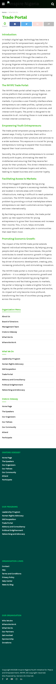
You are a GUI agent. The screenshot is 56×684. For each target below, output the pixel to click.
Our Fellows (7, 422)
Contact (5, 566)
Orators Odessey (9, 332)
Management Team (10, 327)
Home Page (7, 406)
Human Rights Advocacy (13, 364)
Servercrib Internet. (25, 676)
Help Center (7, 581)
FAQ (3, 570)
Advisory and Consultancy (13, 379)
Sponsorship (8, 639)
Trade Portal (7, 374)
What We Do (13, 12)
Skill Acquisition (9, 369)
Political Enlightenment (12, 385)
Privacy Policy (8, 577)
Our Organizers (8, 417)
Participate (7, 437)
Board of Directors (10, 321)
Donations (6, 642)
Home (4, 12)
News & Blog (7, 585)
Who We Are (7, 620)
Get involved (7, 635)
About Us (6, 316)
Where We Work (9, 342)
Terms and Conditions (11, 574)
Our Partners (8, 631)
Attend (5, 432)
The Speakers (8, 411)
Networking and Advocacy (13, 390)
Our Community (9, 427)
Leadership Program (11, 359)
